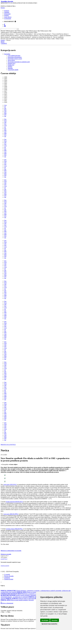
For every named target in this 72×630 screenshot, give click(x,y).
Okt (5, 122)
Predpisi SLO (11, 63)
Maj (5, 110)
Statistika (6, 12)
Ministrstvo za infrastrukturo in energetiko (11, 550)
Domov (3, 7)
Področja (6, 10)
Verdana (17, 628)
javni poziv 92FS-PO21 (10, 484)
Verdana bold (23, 628)
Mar (5, 113)
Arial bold (11, 628)
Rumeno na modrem (6, 621)
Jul (5, 106)
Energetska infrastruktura (15, 57)
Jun (5, 108)
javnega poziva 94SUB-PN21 (14, 528)
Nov (5, 120)
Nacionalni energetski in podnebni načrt (19, 62)
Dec (5, 119)
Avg (5, 105)
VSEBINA (4, 43)
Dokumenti (7, 14)
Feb (5, 114)
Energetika (7, 54)
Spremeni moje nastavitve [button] (49, 624)
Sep (5, 124)
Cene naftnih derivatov (14, 55)
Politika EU (11, 65)
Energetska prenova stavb (15, 58)
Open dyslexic (31, 628)
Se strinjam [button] (45, 620)
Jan (5, 116)
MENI (2, 42)
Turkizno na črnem (17, 621)
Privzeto (3, 619)
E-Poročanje (7, 18)
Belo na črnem (18, 619)
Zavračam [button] (55, 620)
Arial (7, 628)
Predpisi (6, 15)
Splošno (10, 66)
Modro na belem (34, 619)
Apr (5, 111)
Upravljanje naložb (13, 69)
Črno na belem (10, 619)
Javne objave (7, 17)
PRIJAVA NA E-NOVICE (8, 444)
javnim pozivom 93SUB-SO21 (14, 501)
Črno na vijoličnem (28, 621)
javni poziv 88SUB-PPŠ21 (11, 514)
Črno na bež (26, 619)
